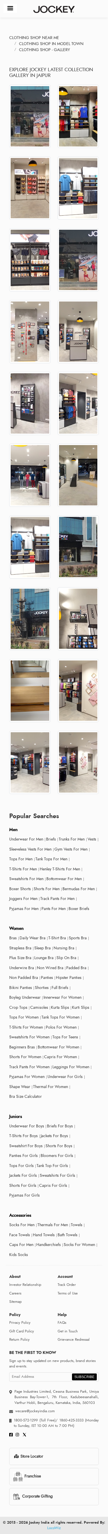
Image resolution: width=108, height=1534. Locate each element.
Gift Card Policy (21, 1331)
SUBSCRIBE (84, 1377)
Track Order (67, 1284)
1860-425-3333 (71, 1420)
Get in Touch (68, 1331)
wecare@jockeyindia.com (35, 1411)
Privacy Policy (20, 1322)
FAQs (62, 1322)
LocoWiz (54, 1528)
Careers (15, 1293)
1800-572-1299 (26, 1420)
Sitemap (15, 1301)
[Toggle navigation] (10, 8)
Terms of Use (68, 1293)
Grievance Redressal (74, 1339)
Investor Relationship (25, 1284)
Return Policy (19, 1339)
